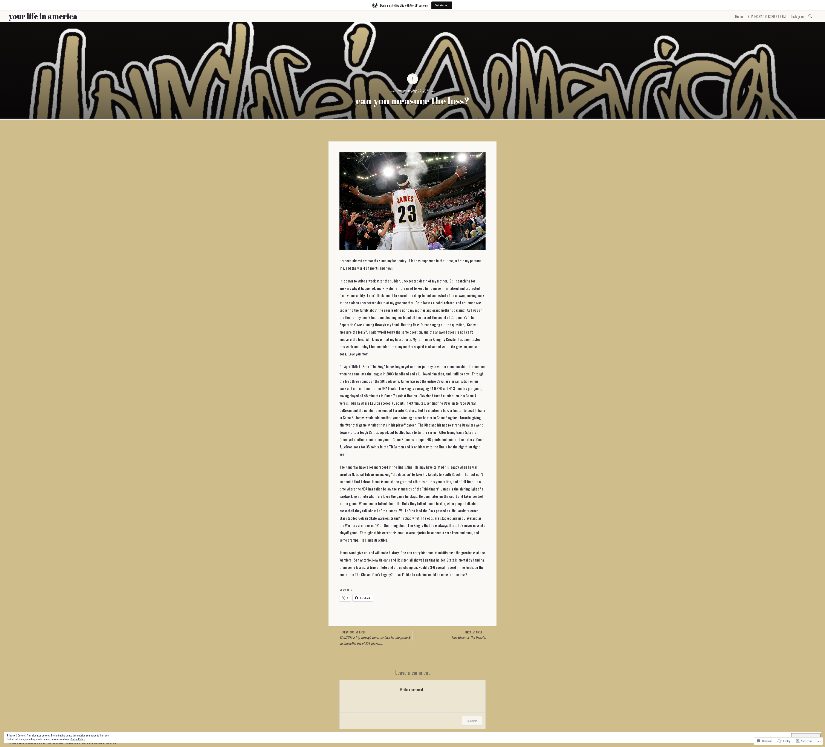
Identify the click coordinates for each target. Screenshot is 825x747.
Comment (471, 720)
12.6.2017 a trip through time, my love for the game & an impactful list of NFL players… (374, 638)
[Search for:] (811, 16)
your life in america (43, 16)
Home (739, 16)
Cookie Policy (77, 739)
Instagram (798, 16)
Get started (442, 5)
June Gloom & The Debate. (468, 635)
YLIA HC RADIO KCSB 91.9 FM (767, 16)
